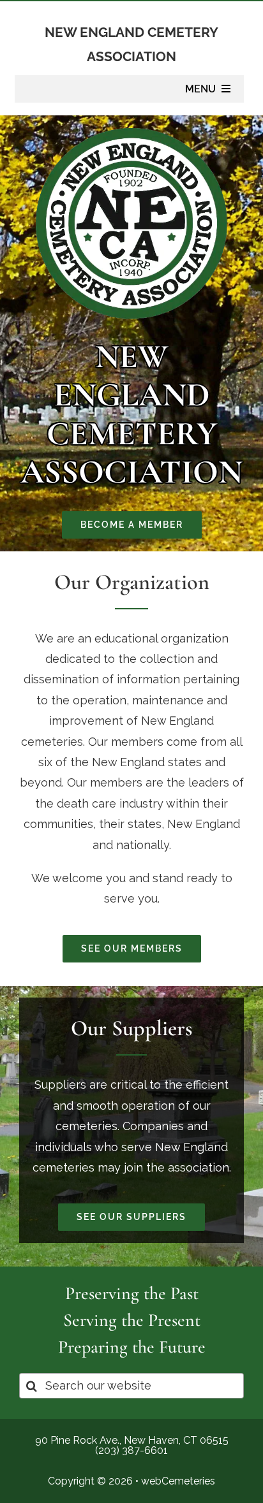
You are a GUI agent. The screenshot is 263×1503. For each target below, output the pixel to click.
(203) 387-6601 (131, 1450)
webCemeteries (178, 1481)
